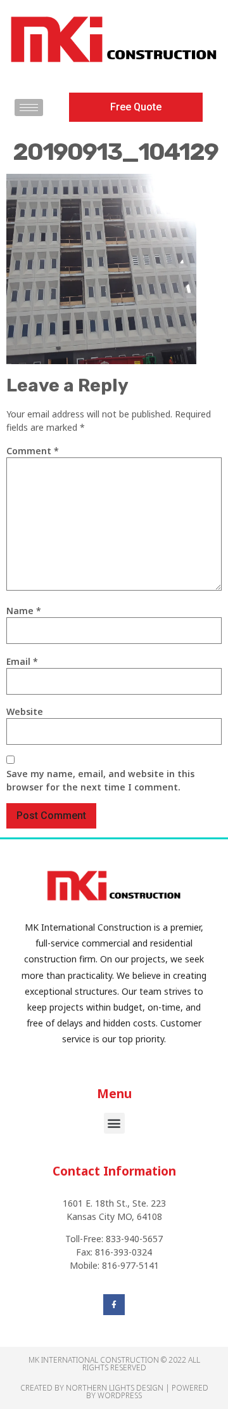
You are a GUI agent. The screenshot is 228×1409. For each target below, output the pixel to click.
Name (23, 611)
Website (24, 711)
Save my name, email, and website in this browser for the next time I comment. (100, 780)
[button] (136, 107)
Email (22, 661)
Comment (32, 451)
